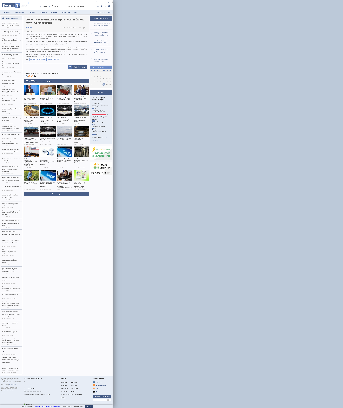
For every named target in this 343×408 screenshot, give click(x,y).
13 (100, 79)
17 (91, 81)
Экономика (43, 12)
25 (94, 84)
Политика (32, 12)
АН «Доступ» (12, 384)
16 (110, 79)
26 (97, 84)
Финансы (54, 12)
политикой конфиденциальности (51, 406)
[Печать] (85, 28)
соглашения (37, 406)
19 (97, 81)
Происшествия (19, 12)
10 (91, 79)
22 (107, 81)
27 (100, 84)
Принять (88, 406)
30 (110, 84)
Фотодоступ (66, 12)
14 (103, 79)
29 (107, 84)
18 (94, 81)
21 (103, 81)
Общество (7, 12)
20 (100, 81)
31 (91, 87)
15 (107, 79)
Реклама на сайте (100, 2)
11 (94, 79)
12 (97, 79)
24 (91, 84)
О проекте (109, 2)
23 (110, 81)
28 (103, 84)
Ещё (75, 12)
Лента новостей (12, 18)
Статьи (3, 393)
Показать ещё (56, 194)
